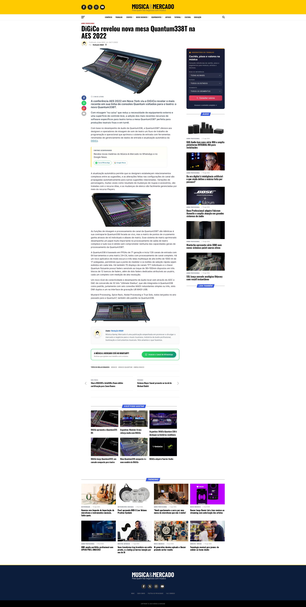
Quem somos (141, 593)
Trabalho (118, 17)
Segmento (193, 87)
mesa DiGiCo (139, 367)
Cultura (188, 17)
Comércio (108, 17)
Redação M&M (98, 45)
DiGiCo (94, 141)
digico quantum (125, 367)
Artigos (168, 17)
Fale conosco (170, 593)
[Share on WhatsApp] (84, 103)
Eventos (129, 17)
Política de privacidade (155, 593)
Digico (114, 367)
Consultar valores (207, 98)
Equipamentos (156, 17)
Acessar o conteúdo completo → (205, 105)
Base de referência (196, 72)
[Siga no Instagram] (84, 108)
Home (132, 593)
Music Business (141, 17)
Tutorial (177, 17)
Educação (197, 17)
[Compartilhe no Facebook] (84, 98)
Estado (192, 79)
